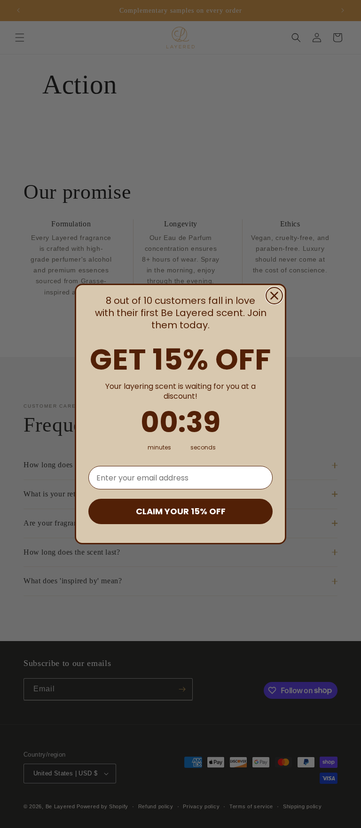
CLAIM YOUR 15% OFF (181, 511)
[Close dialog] (274, 295)
